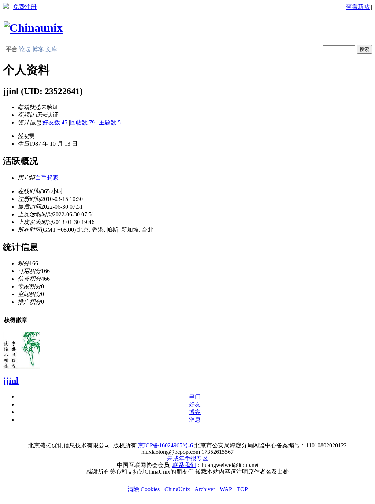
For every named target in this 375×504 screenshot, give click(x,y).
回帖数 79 (82, 122)
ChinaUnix (177, 489)
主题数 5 (110, 122)
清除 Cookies (143, 489)
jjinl (11, 380)
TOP (242, 489)
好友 (195, 404)
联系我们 (184, 465)
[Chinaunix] (33, 27)
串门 (195, 396)
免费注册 (25, 7)
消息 (195, 420)
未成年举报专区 (187, 458)
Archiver (204, 489)
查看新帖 (358, 7)
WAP (226, 489)
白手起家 (47, 178)
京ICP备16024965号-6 (166, 445)
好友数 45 (54, 122)
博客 (195, 412)
